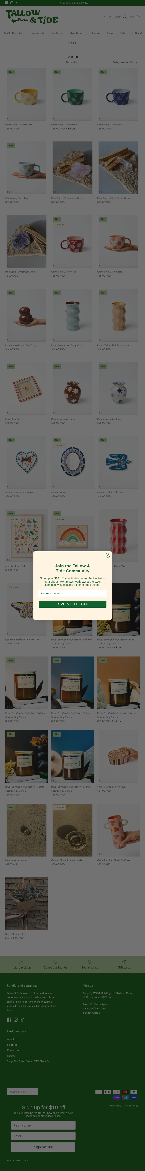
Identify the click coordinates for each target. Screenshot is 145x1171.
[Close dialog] (108, 555)
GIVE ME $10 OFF (73, 604)
